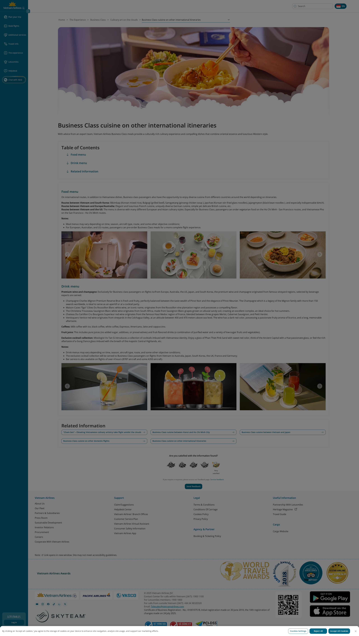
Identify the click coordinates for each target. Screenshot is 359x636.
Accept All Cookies (339, 631)
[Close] (356, 631)
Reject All (318, 631)
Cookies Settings (298, 631)
